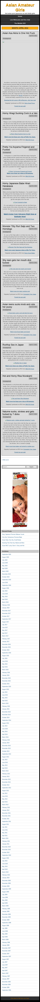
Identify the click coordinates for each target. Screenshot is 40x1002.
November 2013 (6, 748)
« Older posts (5, 460)
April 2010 (5, 869)
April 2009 (5, 903)
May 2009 (4, 900)
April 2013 (5, 768)
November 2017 (6, 613)
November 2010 (6, 849)
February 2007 (6, 976)
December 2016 (6, 644)
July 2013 (4, 759)
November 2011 (6, 816)
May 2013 (4, 765)
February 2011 (6, 841)
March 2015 (5, 703)
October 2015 (5, 683)
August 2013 (5, 757)
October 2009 (5, 886)
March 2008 (5, 939)
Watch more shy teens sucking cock (20, 291)
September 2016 (6, 652)
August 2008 (5, 925)
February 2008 (6, 942)
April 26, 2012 (33, 116)
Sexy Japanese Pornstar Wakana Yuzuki (13, 534)
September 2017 (6, 619)
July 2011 (4, 827)
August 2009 (5, 891)
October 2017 (5, 616)
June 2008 (5, 931)
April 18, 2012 (33, 307)
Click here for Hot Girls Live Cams (20, 998)
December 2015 (6, 678)
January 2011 (5, 844)
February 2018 (6, 605)
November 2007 (6, 950)
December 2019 (6, 574)
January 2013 (5, 776)
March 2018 (5, 602)
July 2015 (4, 692)
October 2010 (5, 852)
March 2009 (5, 906)
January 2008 (5, 945)
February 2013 (6, 773)
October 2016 (5, 650)
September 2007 (6, 956)
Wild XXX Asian (29, 140)
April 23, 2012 (33, 262)
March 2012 (5, 804)
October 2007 (5, 953)
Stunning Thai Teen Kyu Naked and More (13, 542)
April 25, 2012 (33, 186)
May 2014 (4, 731)
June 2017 (5, 627)
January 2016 (5, 675)
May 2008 (4, 934)
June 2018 (5, 593)
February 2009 (6, 908)
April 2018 (5, 599)
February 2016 (6, 672)
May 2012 (4, 799)
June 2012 (5, 796)
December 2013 (6, 745)
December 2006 (6, 981)
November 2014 (6, 714)
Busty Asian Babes (30, 253)
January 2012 (5, 810)
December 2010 (6, 847)
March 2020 (5, 571)
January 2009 (5, 911)
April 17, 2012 (33, 344)
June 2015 (5, 695)
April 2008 (5, 936)
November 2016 (6, 647)
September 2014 (6, 720)
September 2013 (6, 754)
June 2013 (5, 762)
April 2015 (5, 700)
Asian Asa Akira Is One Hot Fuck (19, 33)
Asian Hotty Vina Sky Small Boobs (11, 540)
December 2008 (6, 914)
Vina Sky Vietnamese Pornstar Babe (12, 537)
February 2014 (6, 740)
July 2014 (4, 726)
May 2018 (4, 596)
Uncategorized (7, 38)
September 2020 (6, 554)
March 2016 (5, 669)
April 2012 (5, 802)
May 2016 (4, 664)
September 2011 (6, 821)
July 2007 (4, 962)
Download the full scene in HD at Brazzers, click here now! (20, 100)
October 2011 (5, 818)
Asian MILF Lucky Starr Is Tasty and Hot (13, 545)
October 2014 (5, 717)
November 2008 (6, 917)
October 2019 (5, 577)
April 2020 (5, 568)
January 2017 (5, 641)
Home (20, 16)
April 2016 (5, 667)
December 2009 (6, 880)
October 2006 (5, 987)
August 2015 (5, 689)
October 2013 (5, 751)
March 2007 (5, 973)
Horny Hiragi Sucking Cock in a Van (20, 113)
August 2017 (5, 622)
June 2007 (5, 965)
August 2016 (5, 655)
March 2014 (5, 737)
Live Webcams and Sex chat (20, 20)
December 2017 (6, 610)
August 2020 (5, 557)
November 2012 (6, 782)
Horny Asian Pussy (30, 103)
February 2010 (6, 875)
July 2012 (4, 793)
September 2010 (6, 855)
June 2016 (5, 661)
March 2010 (5, 872)
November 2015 (6, 681)
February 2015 (6, 706)
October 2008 (5, 920)
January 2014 (5, 742)
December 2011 (6, 813)
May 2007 (4, 967)
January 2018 (5, 607)
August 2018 (5, 588)
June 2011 (5, 830)
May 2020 (4, 565)
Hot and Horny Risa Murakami (17, 376)
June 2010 (5, 863)
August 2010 (5, 858)
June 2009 (5, 897)
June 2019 (5, 582)
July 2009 (4, 894)
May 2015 (4, 697)
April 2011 (4, 835)
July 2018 (4, 591)
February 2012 (6, 807)
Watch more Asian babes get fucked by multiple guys (20, 446)
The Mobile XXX (20, 23)
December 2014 (6, 712)
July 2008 (4, 928)
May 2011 (4, 832)
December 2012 (6, 779)
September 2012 (6, 787)
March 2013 (5, 771)
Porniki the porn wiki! (20, 106)
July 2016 (4, 658)
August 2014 (5, 723)
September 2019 (6, 579)
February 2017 (6, 638)
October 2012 (5, 785)
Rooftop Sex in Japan (13, 344)
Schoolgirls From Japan (29, 294)
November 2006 (6, 984)
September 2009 (6, 889)
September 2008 (6, 922)
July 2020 (4, 560)
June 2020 (5, 562)
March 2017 (5, 636)
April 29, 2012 (33, 35)
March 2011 (5, 838)
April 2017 (5, 633)
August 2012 (5, 790)
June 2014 (5, 728)
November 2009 (6, 883)
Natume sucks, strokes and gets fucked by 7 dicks (18, 412)
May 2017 (4, 630)
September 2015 (6, 686)
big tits (21, 95)
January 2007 (5, 979)
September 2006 (6, 990)
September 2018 (6, 585)
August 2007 (5, 959)
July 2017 (4, 624)
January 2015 (5, 709)
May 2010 (4, 866)
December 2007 (6, 948)
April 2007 (5, 970)
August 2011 (5, 824)
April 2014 (5, 734)
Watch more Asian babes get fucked (20, 331)
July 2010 (4, 861)
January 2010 (5, 877)
